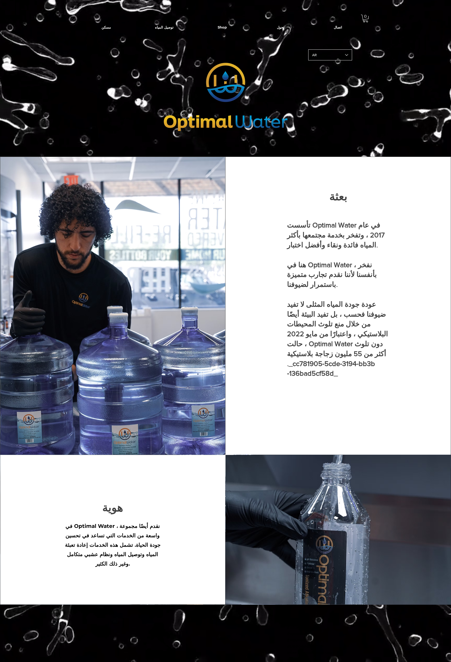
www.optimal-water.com (310, 652)
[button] (365, 18)
